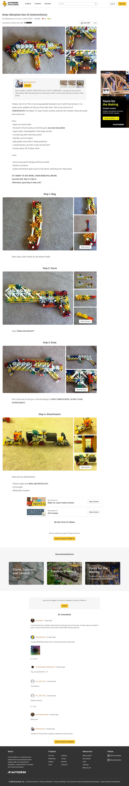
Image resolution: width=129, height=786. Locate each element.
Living (18, 19)
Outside (64, 762)
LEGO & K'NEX (28, 19)
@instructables (115, 756)
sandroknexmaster (42, 715)
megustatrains (40, 637)
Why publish (87, 756)
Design (50, 762)
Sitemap (86, 765)
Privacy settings (60, 782)
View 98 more (81, 390)
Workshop (52, 759)
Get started (87, 759)
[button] (95, 23)
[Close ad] (127, 72)
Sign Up (122, 4)
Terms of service (32, 782)
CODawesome (9, 19)
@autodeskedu (115, 760)
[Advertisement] (115, 99)
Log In (112, 4)
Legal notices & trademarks (110, 782)
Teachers (47, 4)
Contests (38, 4)
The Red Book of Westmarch (45, 667)
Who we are (87, 768)
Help (84, 762)
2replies (34, 659)
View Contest (93, 502)
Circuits (51, 756)
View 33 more (85, 321)
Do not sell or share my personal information (83, 782)
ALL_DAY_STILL (40, 681)
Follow (27, 85)
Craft (50, 765)
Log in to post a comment (64, 742)
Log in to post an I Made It (64, 538)
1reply (34, 706)
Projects (28, 4)
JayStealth (39, 621)
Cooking (64, 756)
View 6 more (85, 247)
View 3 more (85, 467)
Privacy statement (46, 782)
